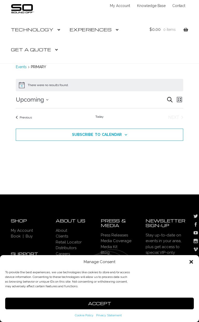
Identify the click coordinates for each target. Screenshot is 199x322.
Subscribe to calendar (97, 134)
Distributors (66, 248)
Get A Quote (31, 49)
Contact (178, 6)
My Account (120, 6)
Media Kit (109, 246)
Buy (29, 236)
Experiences (91, 29)
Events (21, 67)
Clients (62, 236)
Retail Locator (69, 242)
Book (16, 236)
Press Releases (114, 235)
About (61, 230)
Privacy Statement (109, 315)
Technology (32, 29)
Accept (99, 303)
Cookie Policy (84, 315)
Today (99, 116)
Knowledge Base (151, 6)
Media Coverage (116, 241)
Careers (63, 253)
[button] (191, 261)
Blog (105, 252)
